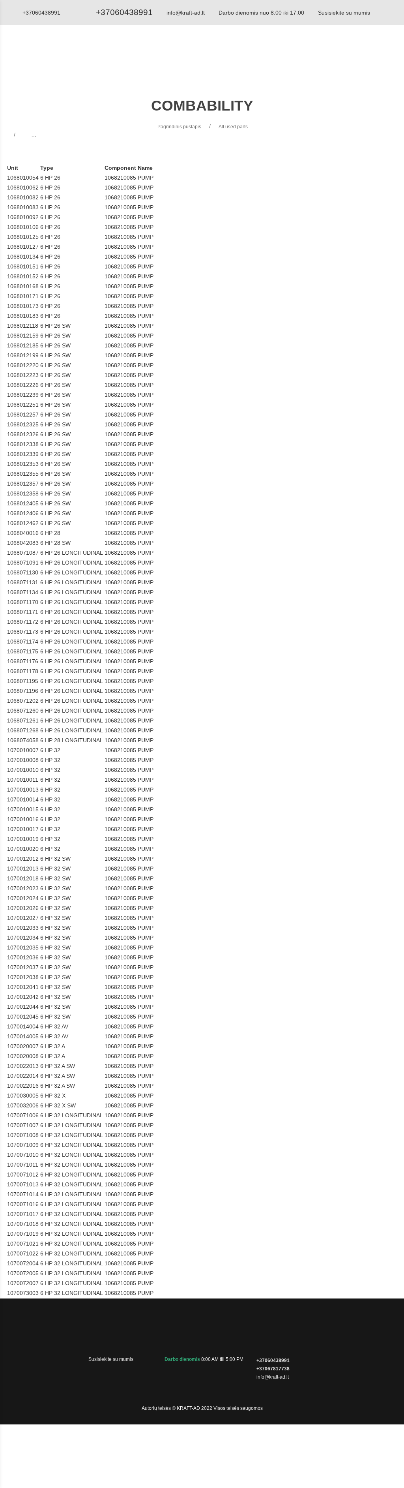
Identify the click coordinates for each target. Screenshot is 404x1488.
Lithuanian (365, 53)
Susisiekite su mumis (344, 12)
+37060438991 (124, 12)
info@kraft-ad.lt (185, 12)
